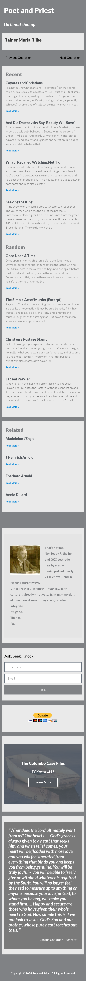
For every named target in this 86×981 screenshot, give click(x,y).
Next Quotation (72, 57)
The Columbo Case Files (43, 763)
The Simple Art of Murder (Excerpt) (33, 299)
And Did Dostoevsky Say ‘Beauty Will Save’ (40, 122)
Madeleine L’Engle (20, 438)
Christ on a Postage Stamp (26, 339)
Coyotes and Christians (24, 83)
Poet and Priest (29, 10)
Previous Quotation (16, 57)
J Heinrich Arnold (19, 457)
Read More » (12, 111)
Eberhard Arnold (19, 476)
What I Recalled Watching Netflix (33, 162)
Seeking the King (19, 202)
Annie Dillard (16, 494)
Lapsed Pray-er (18, 379)
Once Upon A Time (21, 256)
